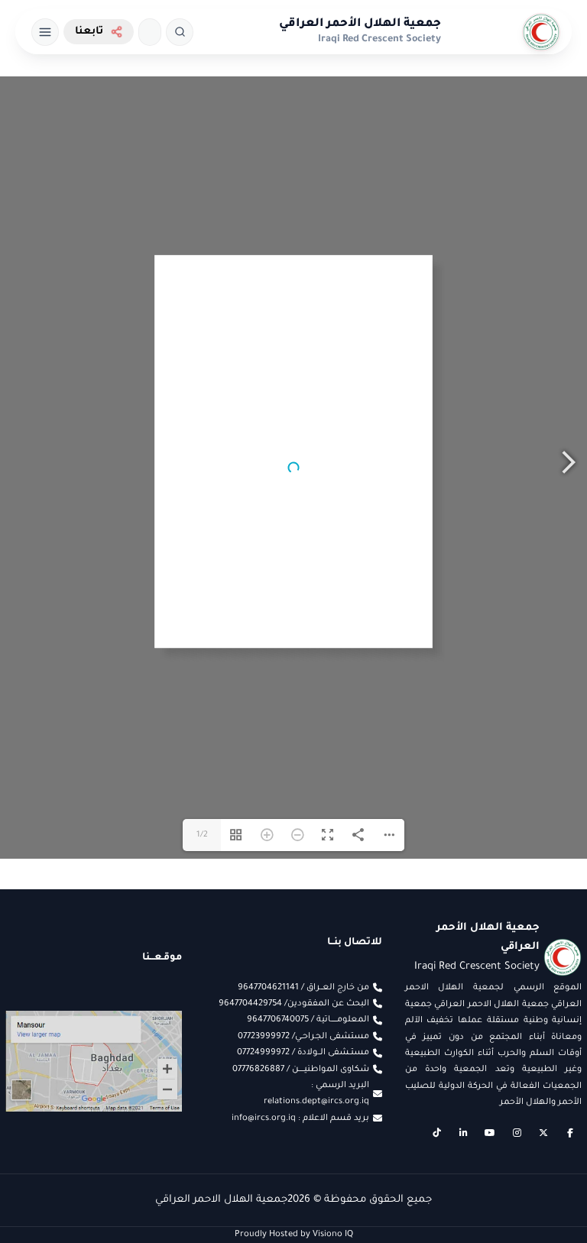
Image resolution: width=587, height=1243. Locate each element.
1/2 (202, 901)
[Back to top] (42, 1201)
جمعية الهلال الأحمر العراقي (360, 24)
